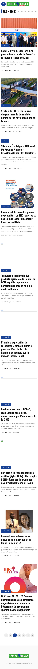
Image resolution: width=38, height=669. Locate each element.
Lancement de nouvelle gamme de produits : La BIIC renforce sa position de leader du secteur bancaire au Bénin (18, 217)
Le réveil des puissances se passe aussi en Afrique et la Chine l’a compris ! (16, 539)
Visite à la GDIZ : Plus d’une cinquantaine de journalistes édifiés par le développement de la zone (18, 116)
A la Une (5, 45)
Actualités (6, 106)
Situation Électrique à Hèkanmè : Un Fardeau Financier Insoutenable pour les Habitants (19, 149)
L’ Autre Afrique (6, 70)
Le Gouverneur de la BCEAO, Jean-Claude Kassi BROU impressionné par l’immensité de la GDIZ (18, 414)
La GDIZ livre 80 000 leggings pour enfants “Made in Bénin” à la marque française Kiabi (18, 54)
